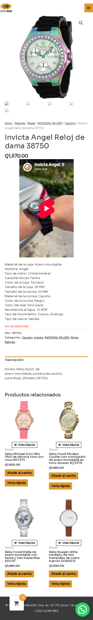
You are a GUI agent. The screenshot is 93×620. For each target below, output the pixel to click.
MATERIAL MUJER (50, 123)
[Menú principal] (88, 8)
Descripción (14, 360)
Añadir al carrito (19, 473)
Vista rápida (16, 483)
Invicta (38, 337)
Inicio (8, 123)
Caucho (70, 123)
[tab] (46, 360)
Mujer (31, 123)
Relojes (20, 123)
